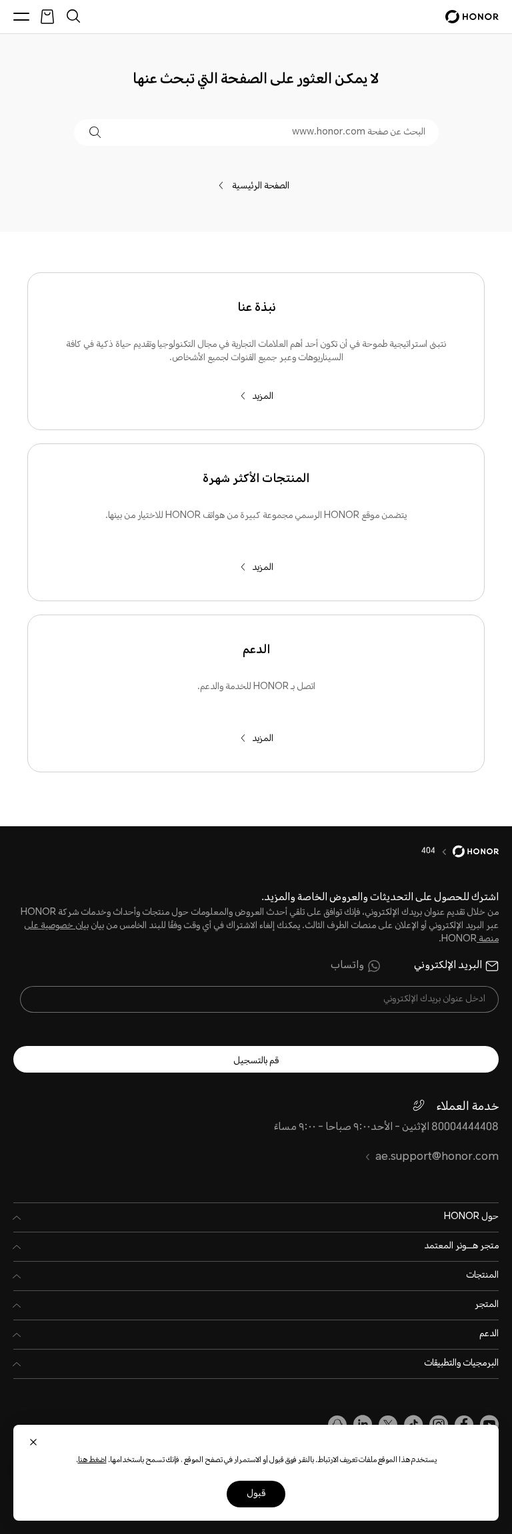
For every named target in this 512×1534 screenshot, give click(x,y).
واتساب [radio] (347, 966)
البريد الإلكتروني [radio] (448, 966)
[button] (95, 132)
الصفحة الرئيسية (264, 186)
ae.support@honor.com (437, 1157)
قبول (256, 1494)
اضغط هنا (92, 1460)
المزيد (262, 397)
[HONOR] (467, 851)
